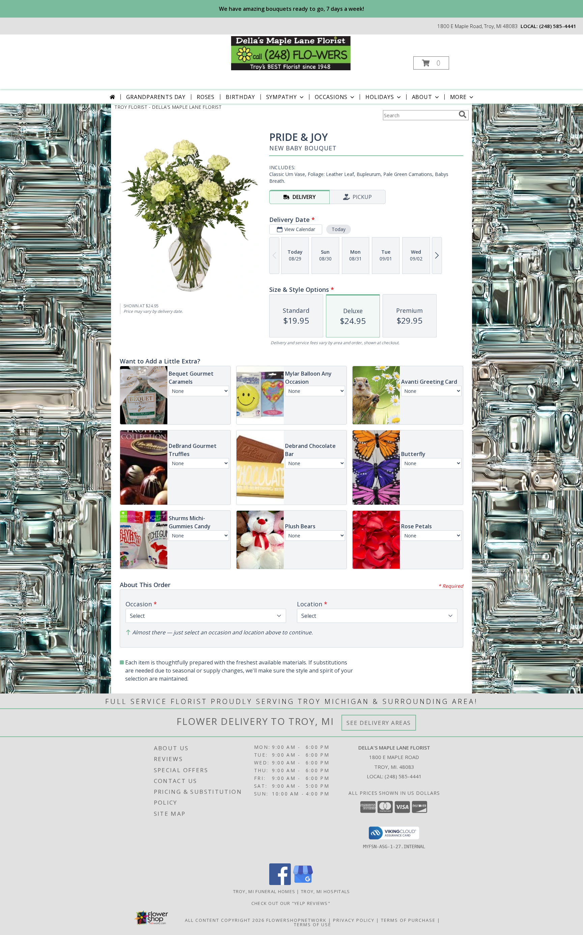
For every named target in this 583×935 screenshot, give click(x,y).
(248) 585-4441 (557, 26)
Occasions (331, 97)
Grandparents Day (156, 97)
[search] (462, 114)
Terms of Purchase (408, 920)
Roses (206, 97)
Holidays (379, 97)
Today (338, 229)
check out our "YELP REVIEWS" (291, 903)
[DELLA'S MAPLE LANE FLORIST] (291, 52)
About (422, 97)
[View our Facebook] (280, 883)
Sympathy (281, 97)
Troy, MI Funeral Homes (264, 891)
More (458, 97)
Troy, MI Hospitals (325, 891)
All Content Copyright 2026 (225, 920)
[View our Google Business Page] (303, 883)
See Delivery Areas (378, 723)
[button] (431, 63)
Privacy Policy (353, 920)
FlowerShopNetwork (296, 920)
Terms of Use (312, 924)
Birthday (240, 97)
